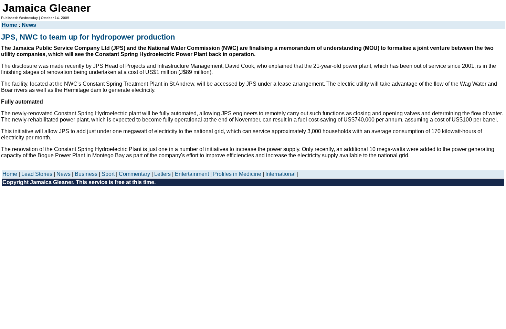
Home (9, 25)
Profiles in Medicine (237, 174)
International (280, 174)
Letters (162, 174)
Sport (108, 174)
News (29, 25)
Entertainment (192, 174)
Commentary (134, 174)
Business (86, 174)
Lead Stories (36, 174)
